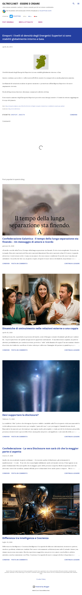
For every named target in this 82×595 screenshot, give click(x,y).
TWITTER (17, 16)
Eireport (14, 115)
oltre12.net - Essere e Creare (21, 3)
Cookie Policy (41, 579)
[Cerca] (73, 3)
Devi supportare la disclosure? (20, 415)
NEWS (40, 22)
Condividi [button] (73, 115)
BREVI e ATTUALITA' (26, 22)
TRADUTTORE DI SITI (45, 10)
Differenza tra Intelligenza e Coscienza (25, 538)
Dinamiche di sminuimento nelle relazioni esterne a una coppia (40, 328)
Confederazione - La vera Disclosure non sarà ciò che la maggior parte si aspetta (40, 450)
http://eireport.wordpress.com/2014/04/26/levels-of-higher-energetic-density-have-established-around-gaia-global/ (35, 106)
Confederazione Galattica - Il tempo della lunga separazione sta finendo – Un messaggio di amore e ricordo (40, 240)
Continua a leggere (72, 263)
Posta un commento (19, 263)
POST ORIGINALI (8, 22)
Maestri (22, 115)
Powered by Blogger (42, 587)
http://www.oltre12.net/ (14, 109)
